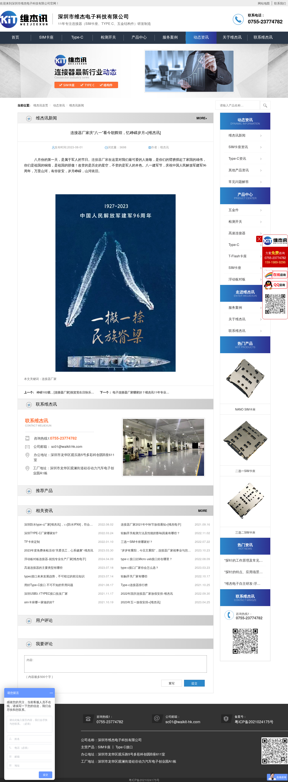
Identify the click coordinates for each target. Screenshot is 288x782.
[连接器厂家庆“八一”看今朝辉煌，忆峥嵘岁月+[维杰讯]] (115, 283)
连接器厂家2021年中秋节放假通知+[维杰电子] (151, 524)
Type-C (77, 37)
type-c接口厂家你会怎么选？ (140, 567)
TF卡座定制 (32, 541)
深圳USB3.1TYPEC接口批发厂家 (46, 593)
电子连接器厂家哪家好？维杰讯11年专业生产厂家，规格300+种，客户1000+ (141, 394)
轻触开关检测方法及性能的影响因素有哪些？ (150, 533)
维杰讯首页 (40, 105)
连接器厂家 (100, 159)
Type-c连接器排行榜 (134, 585)
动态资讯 (201, 37)
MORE (202, 510)
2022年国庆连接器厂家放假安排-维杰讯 (147, 593)
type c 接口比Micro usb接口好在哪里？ (146, 559)
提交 (194, 683)
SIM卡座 (46, 37)
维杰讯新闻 (76, 105)
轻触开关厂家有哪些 (134, 576)
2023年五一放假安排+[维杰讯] (140, 602)
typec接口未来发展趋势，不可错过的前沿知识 (54, 576)
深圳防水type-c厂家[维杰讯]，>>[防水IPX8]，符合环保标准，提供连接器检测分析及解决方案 (58, 524)
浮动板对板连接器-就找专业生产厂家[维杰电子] (55, 559)
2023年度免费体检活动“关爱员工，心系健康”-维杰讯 (58, 550)
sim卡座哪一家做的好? (39, 602)
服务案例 (170, 37)
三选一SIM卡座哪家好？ (137, 541)
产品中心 (139, 37)
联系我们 (280, 3)
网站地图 (264, 3)
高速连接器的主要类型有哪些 (43, 567)
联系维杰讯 (263, 37)
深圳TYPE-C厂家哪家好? (40, 533)
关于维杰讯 (232, 37)
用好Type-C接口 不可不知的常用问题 (48, 585)
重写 (172, 683)
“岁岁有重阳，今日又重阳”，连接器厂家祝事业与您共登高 (156, 550)
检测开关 (108, 37)
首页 (15, 37)
